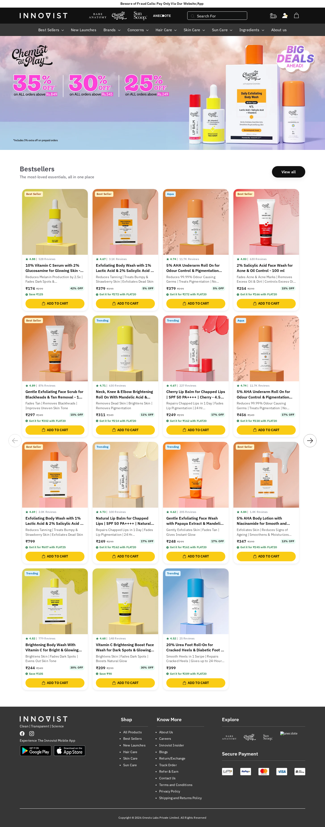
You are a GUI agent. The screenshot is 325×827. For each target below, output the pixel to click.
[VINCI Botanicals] (292, 737)
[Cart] (296, 15)
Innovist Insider (171, 745)
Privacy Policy (169, 791)
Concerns (136, 29)
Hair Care (164, 29)
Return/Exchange (172, 758)
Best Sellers (49, 29)
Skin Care (192, 29)
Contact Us (167, 778)
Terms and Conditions (175, 785)
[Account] (285, 16)
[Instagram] (31, 733)
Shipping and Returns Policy (180, 798)
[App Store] (69, 750)
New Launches (83, 29)
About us (279, 29)
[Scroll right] (310, 440)
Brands (110, 29)
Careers (165, 738)
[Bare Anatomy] (229, 737)
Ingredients (250, 29)
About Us (166, 732)
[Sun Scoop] (268, 737)
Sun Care (220, 29)
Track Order (168, 765)
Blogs (163, 752)
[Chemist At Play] (250, 737)
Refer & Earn (168, 771)
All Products (132, 732)
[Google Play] (35, 750)
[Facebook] (22, 733)
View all (288, 171)
